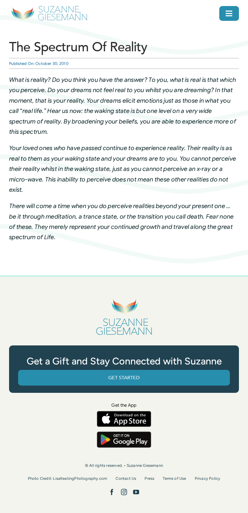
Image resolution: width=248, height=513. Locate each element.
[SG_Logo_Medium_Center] (124, 299)
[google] (124, 434)
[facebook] (112, 492)
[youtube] (136, 492)
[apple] (124, 414)
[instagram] (124, 492)
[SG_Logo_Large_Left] (49, 7)
